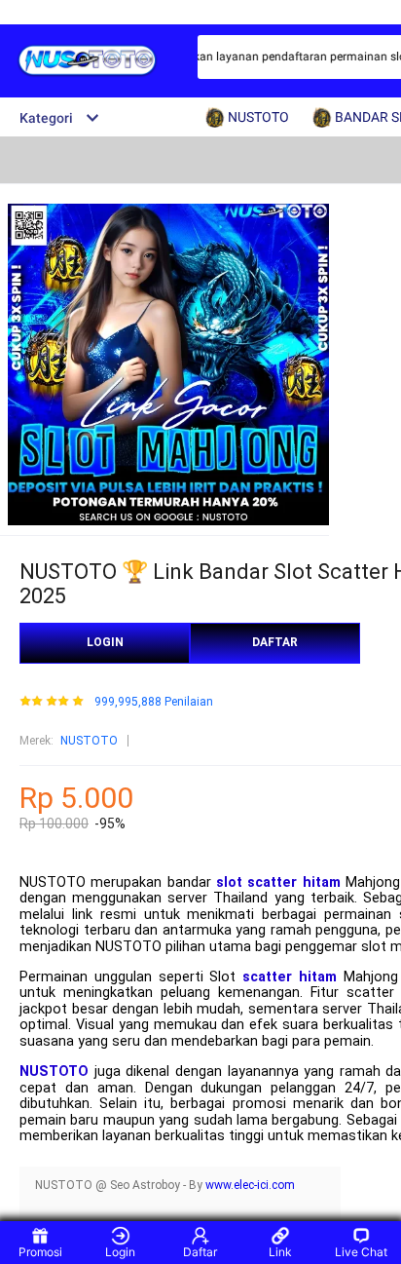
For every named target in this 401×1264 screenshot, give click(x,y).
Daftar (200, 1252)
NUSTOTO (89, 740)
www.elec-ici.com (250, 1185)
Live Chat (361, 1252)
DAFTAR (275, 642)
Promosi (40, 1252)
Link (280, 1252)
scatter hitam (289, 977)
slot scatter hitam (278, 882)
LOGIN (105, 642)
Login (120, 1252)
